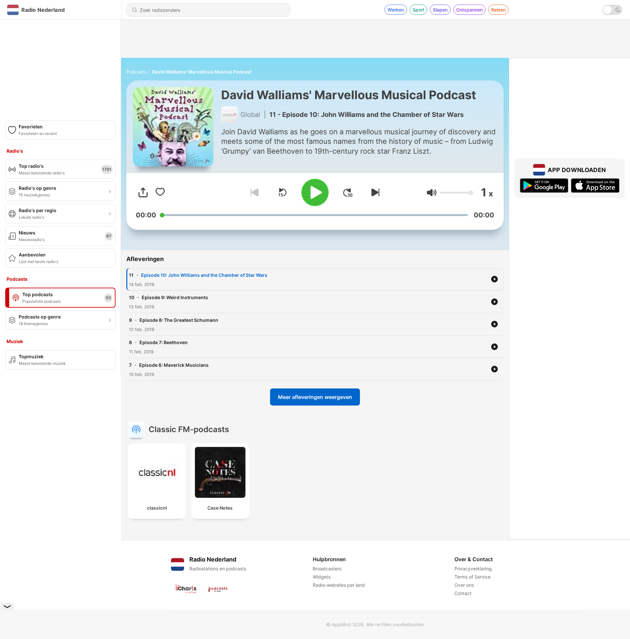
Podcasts (136, 72)
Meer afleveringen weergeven (315, 397)
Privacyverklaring (473, 568)
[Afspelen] (315, 192)
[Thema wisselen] (612, 10)
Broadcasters (327, 568)
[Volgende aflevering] (374, 192)
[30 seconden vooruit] (348, 192)
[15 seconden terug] (282, 192)
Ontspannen (469, 9)
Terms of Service (472, 577)
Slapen (440, 9)
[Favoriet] (160, 192)
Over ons (464, 585)
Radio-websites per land (339, 585)
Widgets (321, 577)
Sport (418, 9)
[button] (431, 192)
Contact (463, 593)
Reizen (498, 9)
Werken (396, 9)
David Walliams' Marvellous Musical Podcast (201, 72)
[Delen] (143, 192)
